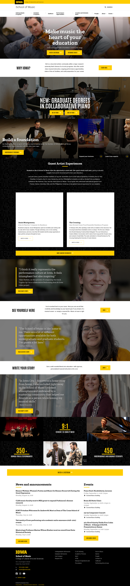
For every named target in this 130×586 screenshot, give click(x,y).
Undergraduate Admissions (62, 551)
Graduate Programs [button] (36, 13)
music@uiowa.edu (24, 569)
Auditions (50, 13)
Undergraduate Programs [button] (20, 13)
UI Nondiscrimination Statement (30, 584)
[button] (108, 7)
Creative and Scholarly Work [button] (81, 13)
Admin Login (21, 577)
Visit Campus (58, 556)
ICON (76, 558)
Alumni (97, 554)
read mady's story (23, 411)
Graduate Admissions (61, 554)
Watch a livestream (64, 472)
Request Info (58, 558)
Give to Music (99, 551)
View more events (91, 538)
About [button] (103, 13)
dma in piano (71, 113)
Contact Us (98, 558)
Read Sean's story (23, 291)
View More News (22, 541)
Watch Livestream (54, 52)
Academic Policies (80, 554)
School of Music (25, 7)
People (97, 556)
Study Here (104, 68)
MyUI (76, 556)
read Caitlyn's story (24, 352)
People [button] (96, 13)
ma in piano (55, 113)
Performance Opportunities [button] (60, 13)
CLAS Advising (79, 551)
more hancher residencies (64, 253)
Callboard (98, 561)
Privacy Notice (19, 584)
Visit (104, 310)
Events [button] (110, 13)
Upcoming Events (72, 52)
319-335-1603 (23, 567)
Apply (104, 368)
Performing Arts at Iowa (102, 563)
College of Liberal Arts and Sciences (34, 2)
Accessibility (41, 584)
